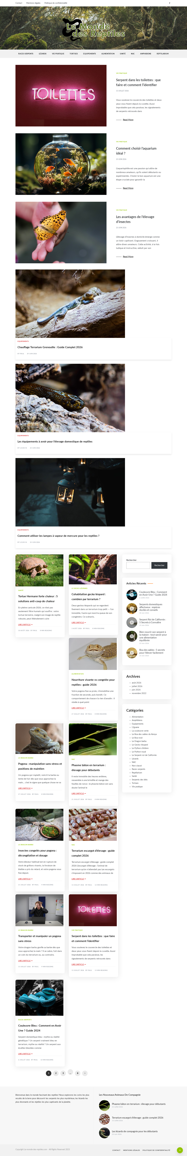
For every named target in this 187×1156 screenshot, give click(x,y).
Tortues (74, 54)
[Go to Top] (180, 1150)
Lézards (43, 54)
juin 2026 (136, 690)
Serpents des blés (140, 780)
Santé (123, 54)
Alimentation (107, 54)
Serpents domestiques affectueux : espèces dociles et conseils (150, 607)
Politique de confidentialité (55, 3)
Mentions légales (33, 3)
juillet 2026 (137, 686)
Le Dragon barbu (25, 758)
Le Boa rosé (137, 738)
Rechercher (131, 560)
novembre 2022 (139, 693)
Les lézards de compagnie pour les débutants (135, 1131)
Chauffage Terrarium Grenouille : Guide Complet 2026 (50, 347)
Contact (18, 3)
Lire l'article (24, 625)
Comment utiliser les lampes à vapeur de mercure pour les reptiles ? (58, 536)
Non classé (137, 766)
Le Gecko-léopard (79, 588)
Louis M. (23, 448)
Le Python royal (139, 752)
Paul (22, 353)
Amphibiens (145, 54)
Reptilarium (163, 54)
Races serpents (25, 54)
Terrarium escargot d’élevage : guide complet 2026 (137, 1118)
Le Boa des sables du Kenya (144, 734)
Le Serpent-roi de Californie (144, 755)
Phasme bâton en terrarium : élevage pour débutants (139, 1104)
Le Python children (140, 748)
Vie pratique (58, 54)
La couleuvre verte (140, 731)
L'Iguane (135, 727)
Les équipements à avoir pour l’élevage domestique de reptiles (55, 441)
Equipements (89, 54)
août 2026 (136, 683)
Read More (128, 120)
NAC (133, 54)
